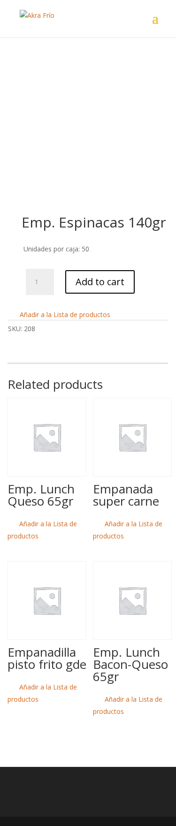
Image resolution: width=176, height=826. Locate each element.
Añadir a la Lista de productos (64, 314)
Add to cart (100, 281)
